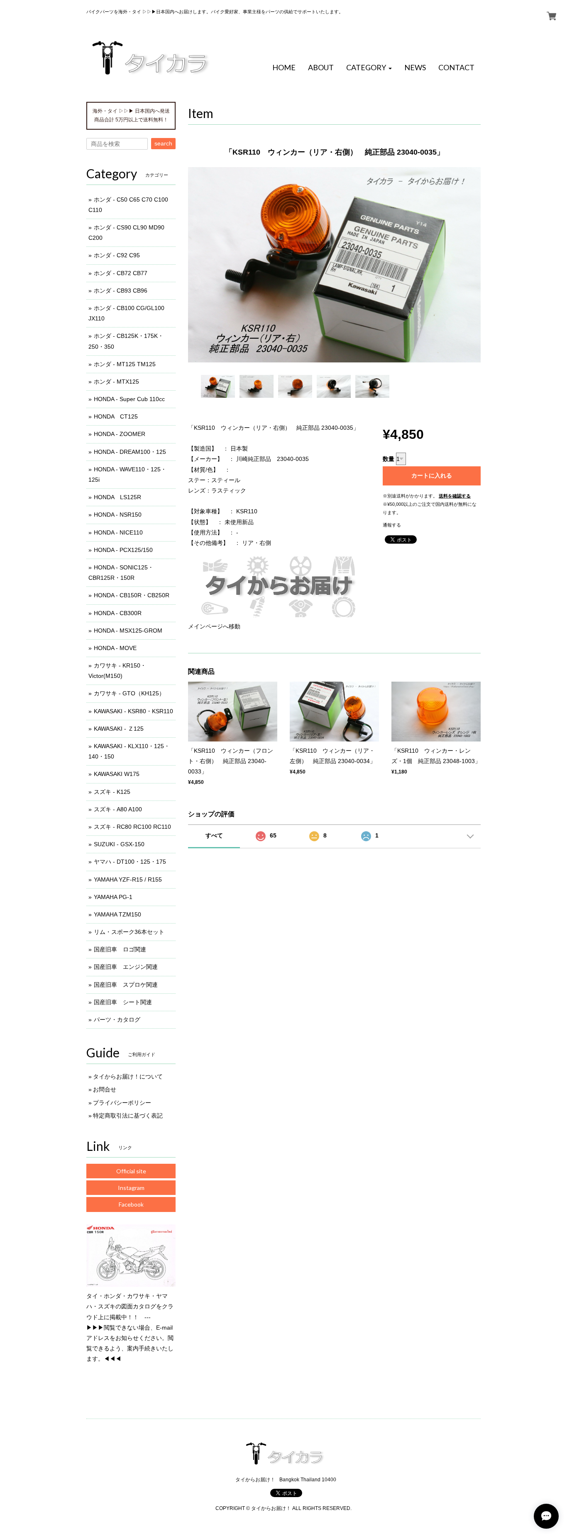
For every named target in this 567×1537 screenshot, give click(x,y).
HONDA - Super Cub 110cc (129, 399)
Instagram (131, 1187)
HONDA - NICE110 (118, 532)
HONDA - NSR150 (118, 514)
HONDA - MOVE (115, 648)
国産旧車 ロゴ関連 (120, 949)
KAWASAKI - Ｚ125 (119, 728)
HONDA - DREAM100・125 (130, 451)
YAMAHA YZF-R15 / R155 (128, 879)
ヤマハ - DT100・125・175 (130, 861)
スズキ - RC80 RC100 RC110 (132, 826)
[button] (369, 68)
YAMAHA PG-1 (113, 897)
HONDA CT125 (116, 416)
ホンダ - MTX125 (116, 381)
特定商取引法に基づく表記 (128, 1115)
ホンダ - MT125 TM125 (125, 364)
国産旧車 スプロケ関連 (126, 984)
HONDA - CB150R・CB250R (131, 595)
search (163, 143)
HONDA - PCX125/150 (123, 550)
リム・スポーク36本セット (129, 932)
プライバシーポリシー (122, 1102)
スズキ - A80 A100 (118, 809)
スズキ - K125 (112, 791)
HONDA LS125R (117, 497)
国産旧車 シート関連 (123, 1002)
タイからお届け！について (128, 1076)
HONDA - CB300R (118, 613)
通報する (392, 524)
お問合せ (104, 1089)
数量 (388, 459)
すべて (214, 835)
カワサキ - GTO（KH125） (129, 693)
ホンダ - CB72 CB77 (120, 273)
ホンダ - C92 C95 (117, 255)
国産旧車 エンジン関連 (126, 966)
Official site (131, 1171)
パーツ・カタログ (117, 1019)
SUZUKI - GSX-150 (119, 844)
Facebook (131, 1204)
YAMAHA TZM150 (117, 914)
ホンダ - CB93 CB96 (120, 290)
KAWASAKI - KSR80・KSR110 (133, 711)
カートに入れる (431, 475)
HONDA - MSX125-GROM (128, 630)
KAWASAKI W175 (116, 774)
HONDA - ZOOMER (119, 434)
